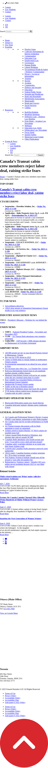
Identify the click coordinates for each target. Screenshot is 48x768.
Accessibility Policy (12, 698)
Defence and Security (33, 87)
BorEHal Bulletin (31, 112)
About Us (9, 43)
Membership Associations (35, 99)
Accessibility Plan (12, 700)
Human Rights (30, 65)
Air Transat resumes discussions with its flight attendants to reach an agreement (22, 427)
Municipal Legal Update (34, 137)
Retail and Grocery (32, 103)
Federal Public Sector (33, 92)
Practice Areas (30, 49)
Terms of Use (10, 693)
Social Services (30, 105)
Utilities (28, 108)
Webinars (28, 126)
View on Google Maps (9, 613)
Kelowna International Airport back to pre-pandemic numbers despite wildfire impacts (25, 372)
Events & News (11, 141)
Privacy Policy (10, 696)
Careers (8, 7)
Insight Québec (30, 135)
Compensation (30, 56)
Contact (8, 12)
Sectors (27, 81)
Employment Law (32, 61)
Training (28, 78)
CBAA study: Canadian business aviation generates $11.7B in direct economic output (25, 454)
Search (2, 31)
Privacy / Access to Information (32, 75)
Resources (9, 110)
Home (7, 40)
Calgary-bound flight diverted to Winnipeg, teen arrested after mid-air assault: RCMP (23, 436)
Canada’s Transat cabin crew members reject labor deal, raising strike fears (22, 193)
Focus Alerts (29, 132)
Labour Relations (31, 67)
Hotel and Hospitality (33, 96)
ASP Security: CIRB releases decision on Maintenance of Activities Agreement (25, 342)
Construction (30, 85)
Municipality (29, 101)
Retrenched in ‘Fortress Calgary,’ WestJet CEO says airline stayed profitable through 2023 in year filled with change (25, 464)
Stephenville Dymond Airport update (19, 384)
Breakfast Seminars (32, 114)
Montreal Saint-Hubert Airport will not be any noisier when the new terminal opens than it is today (25, 376)
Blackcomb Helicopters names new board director (24, 403)
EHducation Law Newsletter (36, 130)
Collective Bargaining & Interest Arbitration (34, 53)
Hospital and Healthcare (34, 94)
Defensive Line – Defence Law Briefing (35, 118)
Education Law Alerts (33, 128)
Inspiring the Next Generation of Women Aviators (20, 518)
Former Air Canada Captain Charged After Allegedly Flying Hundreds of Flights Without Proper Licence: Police (22, 499)
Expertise (8, 47)
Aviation (28, 83)
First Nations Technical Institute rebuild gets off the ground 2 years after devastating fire (25, 458)
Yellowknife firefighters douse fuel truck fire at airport (26, 389)
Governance (29, 63)
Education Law (31, 58)
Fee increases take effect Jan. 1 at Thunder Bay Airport (26, 369)
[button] (24, 767)
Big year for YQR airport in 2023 (18, 357)
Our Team (9, 45)
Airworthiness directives (14, 306)
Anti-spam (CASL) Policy (15, 702)
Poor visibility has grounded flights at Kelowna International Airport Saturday (23, 381)
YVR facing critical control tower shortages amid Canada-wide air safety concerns (24, 392)
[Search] (31, 31)
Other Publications (32, 139)
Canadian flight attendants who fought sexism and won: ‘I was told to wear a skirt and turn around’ (24, 441)
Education (28, 90)
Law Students (10, 9)
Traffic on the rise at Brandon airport (19, 386)
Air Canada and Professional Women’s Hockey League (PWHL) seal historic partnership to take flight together (26, 418)
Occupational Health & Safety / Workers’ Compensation (36, 70)
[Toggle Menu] (1, 36)
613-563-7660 (9, 609)
